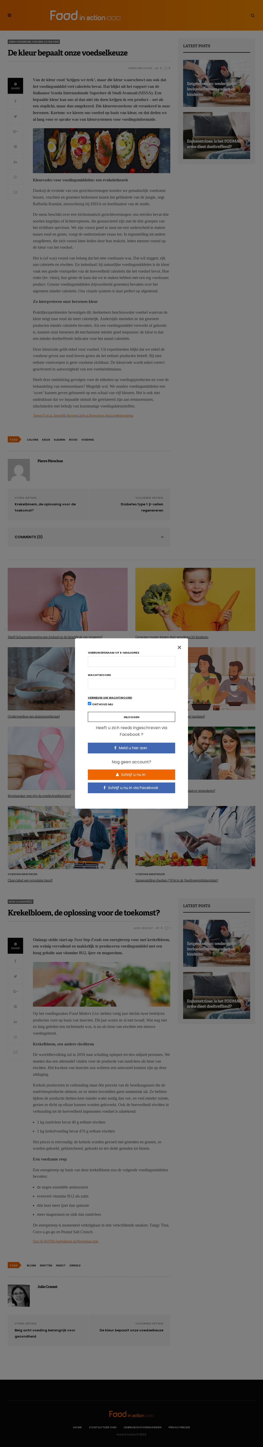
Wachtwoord (99, 675)
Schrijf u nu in (132, 774)
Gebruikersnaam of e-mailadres (113, 652)
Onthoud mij (102, 704)
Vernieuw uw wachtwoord (110, 697)
